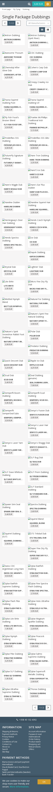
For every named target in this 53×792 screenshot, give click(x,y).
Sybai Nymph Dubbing (14, 643)
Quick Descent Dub (13, 365)
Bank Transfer (8, 774)
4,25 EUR (8, 77)
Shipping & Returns (10, 731)
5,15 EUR (34, 130)
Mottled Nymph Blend (15, 306)
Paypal (5, 769)
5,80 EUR (34, 60)
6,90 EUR (8, 148)
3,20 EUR (8, 368)
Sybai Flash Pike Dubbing (16, 608)
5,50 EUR (34, 353)
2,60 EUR (8, 42)
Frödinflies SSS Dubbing (16, 145)
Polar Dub (35, 335)
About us (6, 746)
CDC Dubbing (36, 57)
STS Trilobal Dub (38, 538)
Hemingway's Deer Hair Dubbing (19, 227)
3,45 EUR (34, 92)
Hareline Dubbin (12, 206)
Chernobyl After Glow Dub (17, 74)
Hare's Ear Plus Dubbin (41, 192)
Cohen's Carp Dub (38, 71)
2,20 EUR (34, 628)
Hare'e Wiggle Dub (13, 189)
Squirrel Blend (37, 523)
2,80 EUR (8, 60)
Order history (34, 739)
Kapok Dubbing (37, 256)
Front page (6, 9)
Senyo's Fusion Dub (39, 415)
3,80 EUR (34, 696)
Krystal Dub (10, 271)
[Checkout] (48, 4)
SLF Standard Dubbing (41, 494)
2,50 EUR (8, 247)
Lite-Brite (9, 286)
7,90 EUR (34, 385)
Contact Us (6, 744)
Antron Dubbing (12, 39)
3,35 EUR (34, 162)
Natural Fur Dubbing (40, 303)
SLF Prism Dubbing (39, 476)
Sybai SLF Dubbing (12, 675)
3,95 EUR (8, 110)
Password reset (35, 734)
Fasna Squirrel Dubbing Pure (18, 107)
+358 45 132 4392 (27, 719)
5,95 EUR (8, 403)
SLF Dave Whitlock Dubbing (17, 479)
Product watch (35, 741)
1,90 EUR (34, 230)
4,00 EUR (34, 259)
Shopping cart (34, 744)
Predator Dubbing (39, 350)
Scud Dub (8, 379)
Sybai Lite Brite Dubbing (16, 626)
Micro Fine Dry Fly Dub (41, 288)
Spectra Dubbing (38, 508)
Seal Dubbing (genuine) (41, 382)
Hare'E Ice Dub (36, 174)
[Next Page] (18, 23)
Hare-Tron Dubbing (39, 160)
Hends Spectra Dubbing (15, 245)
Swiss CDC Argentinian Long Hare (20, 573)
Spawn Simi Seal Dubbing (16, 511)
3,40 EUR (34, 45)
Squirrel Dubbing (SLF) (15, 541)
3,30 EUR (34, 74)
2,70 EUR (34, 593)
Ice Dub (33, 242)
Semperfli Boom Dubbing (16, 400)
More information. (19, 786)
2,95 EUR (34, 435)
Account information (37, 731)
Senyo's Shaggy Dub (39, 447)
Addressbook (34, 736)
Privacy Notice (8, 736)
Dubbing (26, 9)
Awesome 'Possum (12, 57)
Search (5, 749)
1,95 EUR (8, 628)
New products (34, 746)
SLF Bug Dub (35, 461)
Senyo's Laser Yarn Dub (15, 450)
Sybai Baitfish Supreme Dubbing (19, 590)
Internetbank (7, 764)
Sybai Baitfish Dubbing (41, 573)
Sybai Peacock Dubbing (41, 643)
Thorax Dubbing (38, 693)
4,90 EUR (34, 496)
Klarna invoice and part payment (15, 762)
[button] (38, 23)
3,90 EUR (34, 324)
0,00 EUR (38, 4)
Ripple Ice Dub (36, 365)
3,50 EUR (8, 127)
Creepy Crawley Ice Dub (41, 89)
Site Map (5, 751)
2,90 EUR (34, 464)
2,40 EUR (34, 576)
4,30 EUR (8, 165)
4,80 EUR (34, 403)
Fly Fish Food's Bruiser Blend (18, 124)
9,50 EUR (8, 576)
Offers (31, 749)
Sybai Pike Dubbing (13, 658)
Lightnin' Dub (36, 271)
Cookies (5, 739)
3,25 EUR (8, 661)
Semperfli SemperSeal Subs (17, 417)
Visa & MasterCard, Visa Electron (15, 767)
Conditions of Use (9, 741)
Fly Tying (16, 9)
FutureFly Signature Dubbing (19, 162)
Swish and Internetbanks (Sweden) (16, 772)
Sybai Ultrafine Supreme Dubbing (20, 696)
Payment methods (9, 734)
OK (44, 781)
